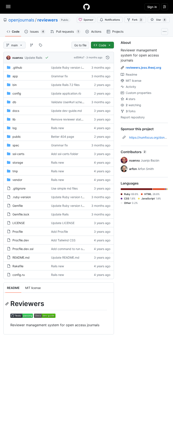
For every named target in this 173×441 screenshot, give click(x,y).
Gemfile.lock (20, 214)
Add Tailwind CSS (63, 240)
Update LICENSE (62, 223)
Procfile (17, 231)
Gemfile (17, 205)
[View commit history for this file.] (107, 57)
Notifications (112, 19)
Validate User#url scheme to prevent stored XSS (84, 102)
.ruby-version (21, 197)
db (14, 102)
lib (14, 119)
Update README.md (65, 257)
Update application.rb (66, 93)
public (16, 136)
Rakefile (17, 266)
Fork (137, 19)
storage (17, 162)
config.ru (18, 275)
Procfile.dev (20, 240)
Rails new (57, 128)
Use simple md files (64, 188)
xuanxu (17, 57)
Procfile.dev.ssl (22, 249)
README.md (21, 257)
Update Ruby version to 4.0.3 (71, 197)
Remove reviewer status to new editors (78, 119)
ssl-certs (18, 154)
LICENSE (18, 223)
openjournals (21, 20)
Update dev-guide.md (66, 110)
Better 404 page (62, 136)
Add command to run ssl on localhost (76, 249)
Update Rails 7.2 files (65, 85)
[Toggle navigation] (8, 6)
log (14, 128)
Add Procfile (59, 231)
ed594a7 (79, 57)
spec (15, 145)
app (15, 76)
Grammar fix (59, 76)
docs (15, 110)
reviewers (47, 20)
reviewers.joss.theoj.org (143, 67)
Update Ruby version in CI (69, 67)
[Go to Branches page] (31, 45)
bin (14, 85)
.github (17, 67)
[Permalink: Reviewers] (7, 304)
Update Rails (33, 57)
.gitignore (19, 188)
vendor (17, 180)
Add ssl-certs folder (64, 154)
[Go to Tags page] (40, 45)
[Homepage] (86, 6)
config (16, 93)
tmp (15, 171)
